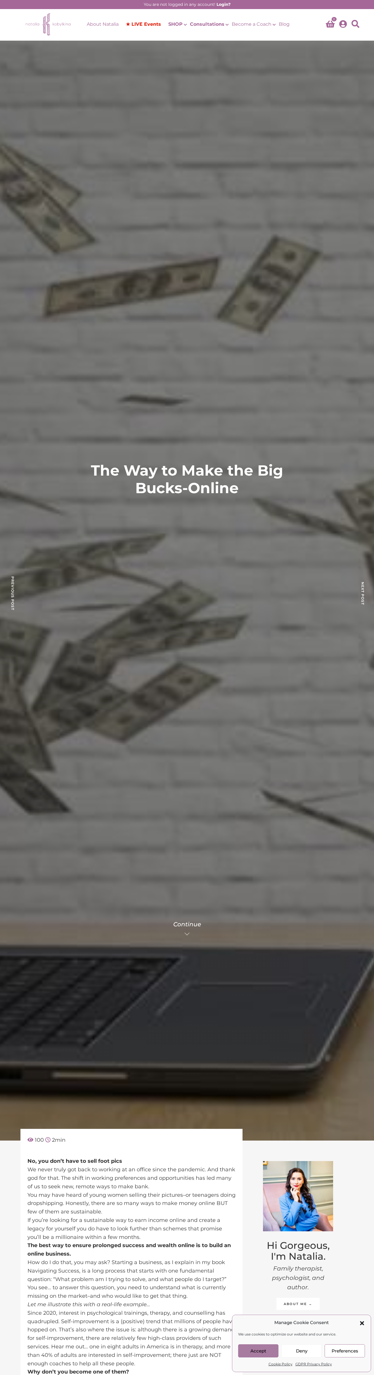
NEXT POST (363, 593)
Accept (258, 1351)
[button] (362, 1323)
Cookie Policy (280, 1364)
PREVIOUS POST (13, 593)
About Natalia (103, 24)
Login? (224, 4)
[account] (343, 24)
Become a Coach (251, 24)
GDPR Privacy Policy (313, 1364)
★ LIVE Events (143, 24)
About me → (298, 1304)
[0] (330, 25)
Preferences (345, 1351)
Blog (284, 24)
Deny (301, 1351)
